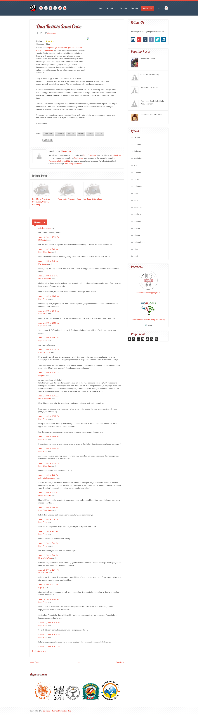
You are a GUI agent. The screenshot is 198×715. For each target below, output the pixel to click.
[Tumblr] (50, 8)
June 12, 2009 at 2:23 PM (48, 585)
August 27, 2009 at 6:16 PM (49, 623)
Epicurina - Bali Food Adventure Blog (57, 711)
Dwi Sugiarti (43, 264)
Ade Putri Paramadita (46, 478)
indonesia (60, 133)
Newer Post (34, 662)
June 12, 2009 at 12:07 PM (48, 570)
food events (78, 158)
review (90, 133)
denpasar (137, 144)
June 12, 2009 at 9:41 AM (48, 531)
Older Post (120, 662)
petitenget (138, 186)
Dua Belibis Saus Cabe (149, 88)
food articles (116, 155)
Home (77, 662)
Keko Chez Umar (45, 252)
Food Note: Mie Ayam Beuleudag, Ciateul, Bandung (41, 202)
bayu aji (41, 587)
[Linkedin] (163, 39)
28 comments (51, 33)
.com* (158, 8)
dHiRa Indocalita (44, 279)
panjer (136, 179)
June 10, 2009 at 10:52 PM (48, 237)
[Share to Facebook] (51, 140)
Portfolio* (135, 8)
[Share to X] (49, 140)
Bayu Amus (66, 151)
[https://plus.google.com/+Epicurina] (46, 8)
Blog (101, 8)
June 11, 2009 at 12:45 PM (48, 437)
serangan (137, 221)
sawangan (138, 207)
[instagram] (41, 8)
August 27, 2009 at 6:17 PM (49, 646)
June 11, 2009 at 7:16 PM (48, 519)
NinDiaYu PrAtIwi (45, 558)
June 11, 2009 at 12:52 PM (48, 463)
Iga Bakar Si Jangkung (93, 199)
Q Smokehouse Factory (149, 74)
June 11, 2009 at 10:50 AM (48, 323)
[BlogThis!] (46, 140)
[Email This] (43, 140)
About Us (109, 8)
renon (136, 193)
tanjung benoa (139, 242)
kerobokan (138, 158)
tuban (136, 249)
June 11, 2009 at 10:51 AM (48, 338)
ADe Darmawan (44, 228)
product (81, 133)
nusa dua (137, 172)
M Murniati (42, 240)
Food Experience (89, 155)
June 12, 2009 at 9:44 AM (48, 555)
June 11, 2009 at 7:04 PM (48, 507)
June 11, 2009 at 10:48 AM (48, 296)
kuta (135, 165)
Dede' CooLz (43, 573)
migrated (71, 133)
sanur (136, 200)
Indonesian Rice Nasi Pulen (151, 115)
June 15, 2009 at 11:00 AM (48, 599)
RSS (65, 8)
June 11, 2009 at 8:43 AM (48, 261)
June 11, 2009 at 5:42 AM (48, 249)
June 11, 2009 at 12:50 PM (48, 448)
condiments (48, 133)
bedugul (137, 137)
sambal (99, 133)
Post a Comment (39, 651)
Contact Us (147, 8)
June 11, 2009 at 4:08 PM (48, 475)
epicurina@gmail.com (73, 164)
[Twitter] (60, 8)
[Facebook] (55, 8)
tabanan (137, 235)
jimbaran (137, 151)
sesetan (137, 228)
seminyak (138, 214)
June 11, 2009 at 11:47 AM (48, 373)
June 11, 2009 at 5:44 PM (48, 493)
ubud (136, 256)
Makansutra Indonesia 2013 (59, 161)
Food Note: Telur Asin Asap (69, 199)
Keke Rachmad (44, 352)
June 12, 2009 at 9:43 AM (48, 543)
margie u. (42, 376)
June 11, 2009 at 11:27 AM (48, 350)
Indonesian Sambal (147, 59)
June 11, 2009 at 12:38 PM (48, 416)
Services (123, 8)
